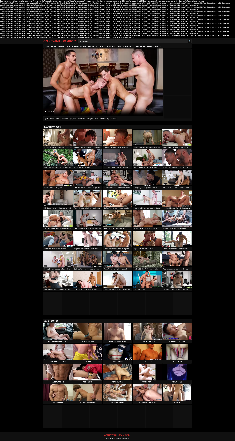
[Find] (189, 41)
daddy (113, 119)
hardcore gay (104, 119)
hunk (57, 119)
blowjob (90, 119)
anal (96, 119)
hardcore (81, 119)
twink (52, 119)
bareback (65, 119)
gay (46, 119)
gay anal (73, 119)
